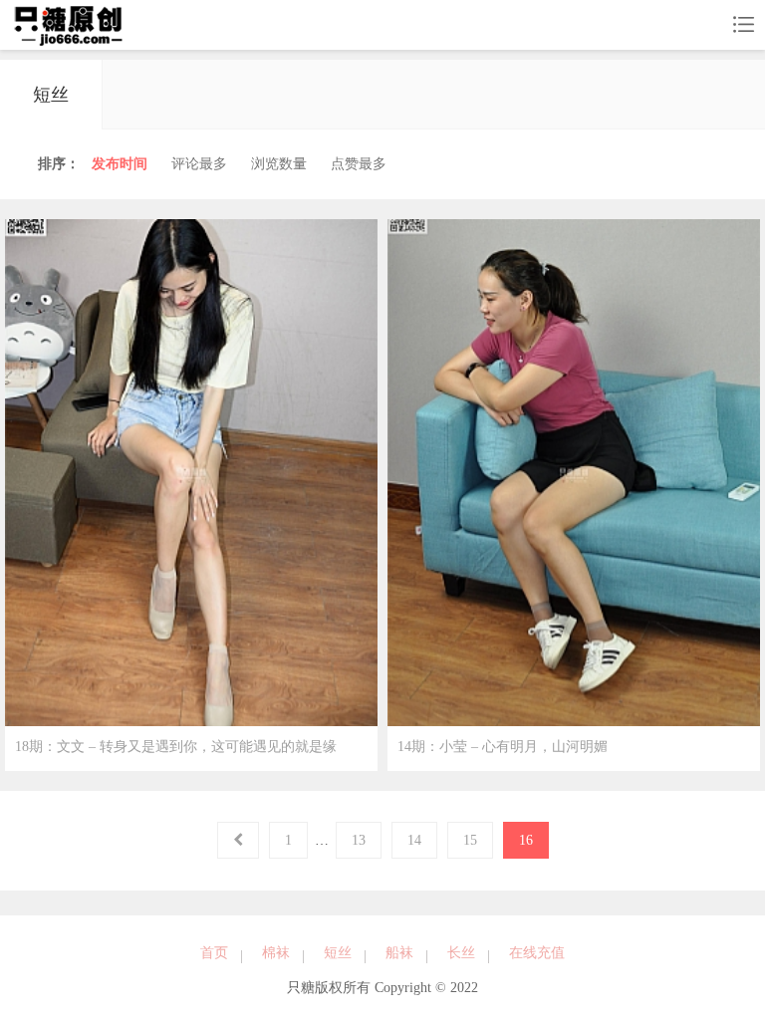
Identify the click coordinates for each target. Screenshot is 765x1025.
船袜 (399, 952)
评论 (199, 163)
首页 (214, 952)
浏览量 (279, 163)
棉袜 (276, 952)
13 (359, 840)
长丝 (461, 952)
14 (414, 840)
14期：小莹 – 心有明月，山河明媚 (502, 746)
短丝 (338, 952)
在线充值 (537, 952)
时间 (119, 163)
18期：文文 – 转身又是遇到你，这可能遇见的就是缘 (176, 746)
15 (470, 840)
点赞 (358, 163)
